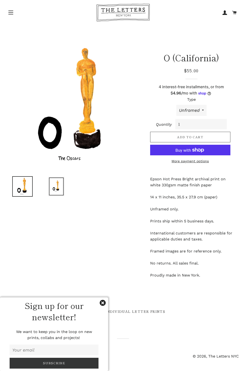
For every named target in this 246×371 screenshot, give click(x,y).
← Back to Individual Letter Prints (123, 311)
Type (191, 99)
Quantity (164, 124)
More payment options (190, 161)
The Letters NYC (223, 356)
